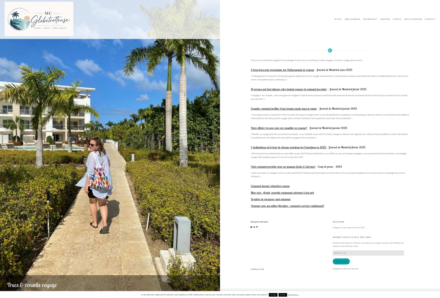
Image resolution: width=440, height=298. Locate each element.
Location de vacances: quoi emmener (271, 199)
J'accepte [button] (273, 295)
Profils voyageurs (413, 19)
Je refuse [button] (283, 295)
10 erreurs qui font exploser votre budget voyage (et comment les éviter (288, 89)
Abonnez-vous (341, 261)
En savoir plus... (293, 295)
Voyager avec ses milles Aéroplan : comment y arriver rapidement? (287, 206)
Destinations (369, 19)
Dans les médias (352, 19)
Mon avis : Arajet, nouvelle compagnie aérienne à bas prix (282, 193)
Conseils (397, 19)
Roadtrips (385, 19)
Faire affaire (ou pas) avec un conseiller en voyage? (279, 128)
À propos (429, 19)
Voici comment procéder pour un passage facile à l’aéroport (283, 167)
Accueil (338, 19)
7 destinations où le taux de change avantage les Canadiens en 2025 (289, 147)
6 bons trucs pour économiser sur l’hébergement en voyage (282, 70)
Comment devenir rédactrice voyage (270, 186)
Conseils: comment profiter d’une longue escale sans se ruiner (284, 108)
